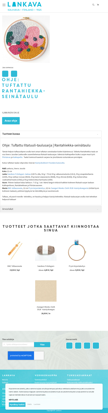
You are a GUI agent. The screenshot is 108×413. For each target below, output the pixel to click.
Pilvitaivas (6, 157)
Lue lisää (37, 404)
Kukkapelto (17, 157)
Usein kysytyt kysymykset (46, 382)
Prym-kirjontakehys (37, 188)
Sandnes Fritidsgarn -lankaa (19, 174)
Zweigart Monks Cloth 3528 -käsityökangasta (69, 188)
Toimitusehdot (41, 379)
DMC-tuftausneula (15, 188)
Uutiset (5, 382)
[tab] (51, 134)
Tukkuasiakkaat (73, 379)
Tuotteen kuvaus (11, 133)
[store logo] (24, 6)
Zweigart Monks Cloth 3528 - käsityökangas (46, 308)
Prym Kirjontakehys (77, 266)
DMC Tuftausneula (14, 266)
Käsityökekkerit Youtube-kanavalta (49, 163)
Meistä (5, 379)
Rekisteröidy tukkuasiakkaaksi (80, 382)
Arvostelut (7, 209)
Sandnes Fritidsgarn (45, 266)
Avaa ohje (11, 120)
